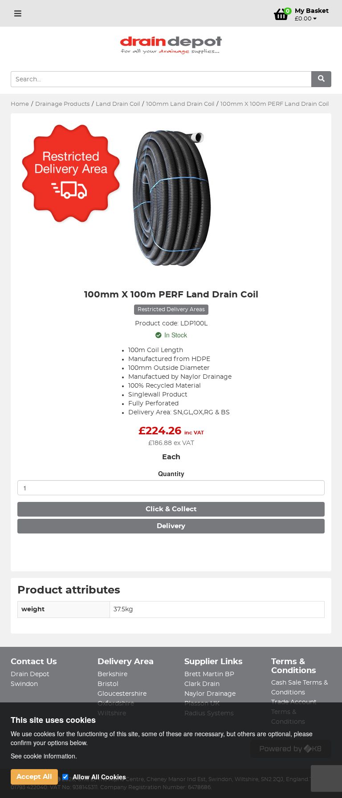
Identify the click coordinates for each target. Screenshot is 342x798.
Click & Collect (171, 509)
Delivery (171, 526)
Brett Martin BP (209, 674)
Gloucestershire (122, 694)
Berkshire (112, 674)
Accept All (34, 777)
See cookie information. (44, 755)
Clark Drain (202, 684)
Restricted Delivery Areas (171, 309)
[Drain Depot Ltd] (171, 45)
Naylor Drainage (210, 694)
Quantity (171, 473)
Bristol (108, 684)
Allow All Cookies (99, 776)
